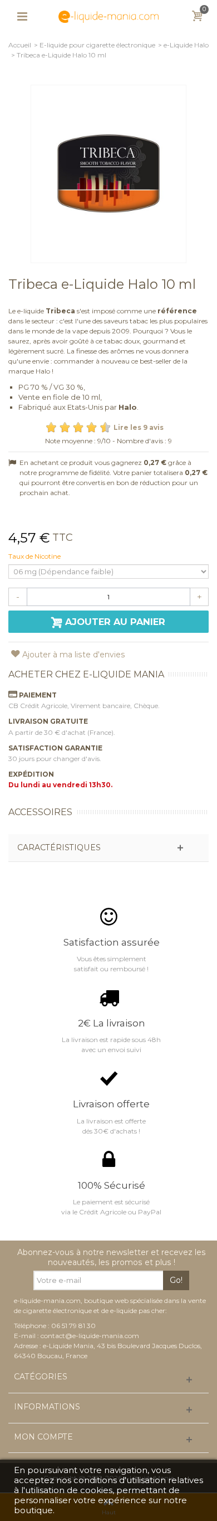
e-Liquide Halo (186, 45)
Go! (176, 1280)
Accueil (19, 45)
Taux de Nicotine (35, 556)
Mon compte (43, 1437)
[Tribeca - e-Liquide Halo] (108, 174)
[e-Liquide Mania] (108, 16)
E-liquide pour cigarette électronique (97, 45)
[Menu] (22, 16)
